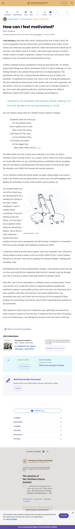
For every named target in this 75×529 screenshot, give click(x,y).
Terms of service (27, 499)
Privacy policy (38, 499)
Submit (18, 388)
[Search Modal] (72, 3)
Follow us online (33, 451)
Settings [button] (17, 439)
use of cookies (11, 519)
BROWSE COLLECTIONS (55, 348)
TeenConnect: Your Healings (19, 19)
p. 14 (38, 147)
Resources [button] (18, 435)
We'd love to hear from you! (27, 379)
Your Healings (37, 34)
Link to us (27, 501)
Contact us (39, 411)
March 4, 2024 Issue (41, 19)
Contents (25, 366)
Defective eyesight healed (51, 365)
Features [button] (17, 430)
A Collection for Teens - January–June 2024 (26, 347)
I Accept (63, 516)
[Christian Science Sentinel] (37, 3)
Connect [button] (17, 418)
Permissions (47, 499)
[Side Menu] (3, 3)
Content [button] (17, 426)
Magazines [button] (18, 422)
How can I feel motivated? (28, 26)
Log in (64, 3)
